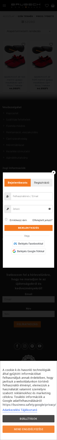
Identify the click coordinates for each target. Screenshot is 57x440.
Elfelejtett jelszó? (42, 220)
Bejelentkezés (28, 227)
